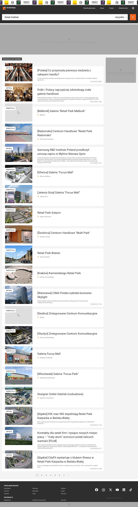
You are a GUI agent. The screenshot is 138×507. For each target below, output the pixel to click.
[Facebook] (96, 490)
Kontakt (63, 500)
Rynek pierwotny (89, 8)
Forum (111, 8)
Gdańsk (6, 493)
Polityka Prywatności (39, 500)
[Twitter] (110, 490)
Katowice (35, 491)
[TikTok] (130, 490)
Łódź (34, 493)
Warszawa (7, 488)
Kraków (63, 488)
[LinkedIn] (124, 490)
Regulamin (7, 500)
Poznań (6, 491)
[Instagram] (103, 490)
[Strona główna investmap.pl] (9, 8)
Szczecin (63, 493)
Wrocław (35, 488)
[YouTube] (117, 490)
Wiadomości (123, 8)
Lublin (63, 491)
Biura (102, 8)
